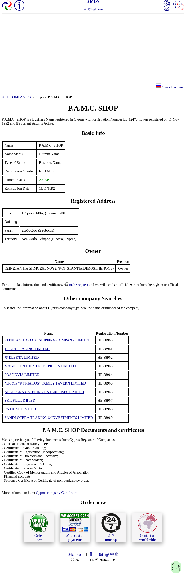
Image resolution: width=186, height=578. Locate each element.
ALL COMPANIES (16, 97)
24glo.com (75, 554)
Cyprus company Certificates (56, 493)
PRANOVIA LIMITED (22, 375)
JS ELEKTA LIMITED (22, 357)
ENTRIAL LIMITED (20, 409)
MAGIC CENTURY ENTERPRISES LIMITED (40, 366)
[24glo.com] (7, 6)
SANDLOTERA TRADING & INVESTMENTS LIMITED (49, 418)
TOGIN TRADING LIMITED (27, 349)
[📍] (166, 6)
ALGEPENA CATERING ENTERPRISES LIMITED (44, 392)
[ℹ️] (19, 5)
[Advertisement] (93, 47)
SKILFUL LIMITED (20, 400)
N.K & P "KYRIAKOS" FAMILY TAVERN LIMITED (45, 383)
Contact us (147, 538)
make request (78, 285)
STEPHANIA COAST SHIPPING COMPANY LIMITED (48, 340)
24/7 (111, 538)
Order (38, 538)
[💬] (178, 6)
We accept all (74, 538)
